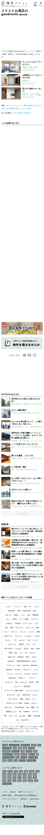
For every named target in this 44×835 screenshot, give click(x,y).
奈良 (29, 777)
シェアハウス (7, 748)
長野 (34, 774)
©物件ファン (6, 813)
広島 (9, 781)
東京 (4, 771)
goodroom (25, 67)
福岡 (26, 771)
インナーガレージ (8, 757)
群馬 (4, 774)
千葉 (24, 774)
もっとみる (22, 513)
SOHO (10, 760)
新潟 (29, 774)
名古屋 (35, 67)
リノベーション (14, 745)
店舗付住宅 (6, 751)
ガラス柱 (36, 105)
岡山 (4, 781)
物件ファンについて (26, 792)
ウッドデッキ (33, 757)
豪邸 (20, 748)
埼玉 (19, 774)
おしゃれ (29, 751)
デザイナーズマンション (29, 68)
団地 (4, 760)
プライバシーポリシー (10, 799)
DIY (39, 745)
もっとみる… (31, 760)
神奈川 (10, 771)
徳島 (14, 781)
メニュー (41, 5)
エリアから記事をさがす (12, 767)
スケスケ (31, 748)
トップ (4, 792)
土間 (22, 751)
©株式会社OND (15, 813)
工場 (15, 760)
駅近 (29, 108)
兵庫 (34, 777)
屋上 (17, 757)
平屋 (35, 751)
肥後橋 (11, 108)
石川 (19, 777)
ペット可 (24, 757)
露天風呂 (24, 754)
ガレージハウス (7, 754)
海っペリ (31, 754)
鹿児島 (30, 781)
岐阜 (14, 777)
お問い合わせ (34, 799)
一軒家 (5, 745)
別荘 (14, 748)
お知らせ (13, 792)
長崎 (24, 781)
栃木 (9, 774)
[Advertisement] (22, 33)
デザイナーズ (25, 745)
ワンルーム (23, 108)
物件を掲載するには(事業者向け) (26, 795)
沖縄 (36, 781)
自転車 (17, 754)
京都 (15, 771)
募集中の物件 (7, 795)
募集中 (35, 5)
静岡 (4, 777)
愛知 (31, 67)
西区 (16, 108)
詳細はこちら (30, 731)
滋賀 (24, 777)
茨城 (14, 774)
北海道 (32, 771)
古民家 (34, 745)
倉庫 (25, 748)
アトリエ (22, 760)
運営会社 (24, 799)
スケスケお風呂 (34, 93)
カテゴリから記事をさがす (13, 741)
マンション (15, 751)
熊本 (19, 781)
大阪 (7, 108)
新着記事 (5, 524)
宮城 (37, 771)
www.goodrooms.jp (28, 70)
